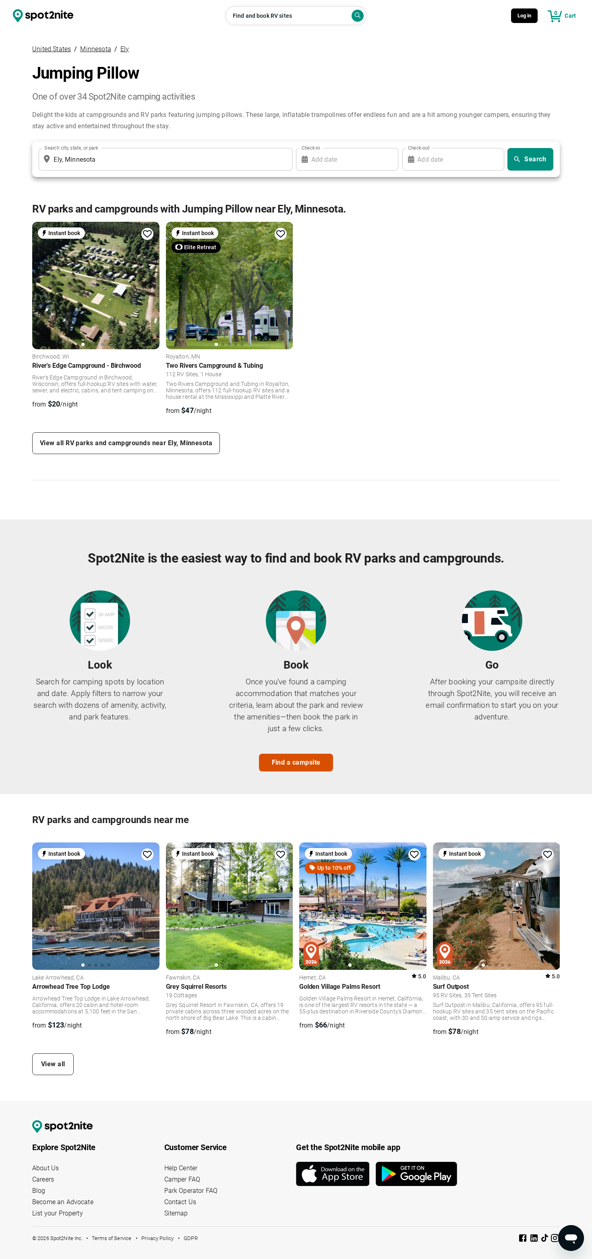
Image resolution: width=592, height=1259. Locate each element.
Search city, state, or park (71, 148)
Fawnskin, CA (183, 978)
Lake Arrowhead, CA (58, 978)
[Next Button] (150, 905)
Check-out (419, 148)
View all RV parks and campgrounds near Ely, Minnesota (126, 443)
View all (53, 1064)
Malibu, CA (446, 978)
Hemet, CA (312, 978)
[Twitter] (545, 1239)
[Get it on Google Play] (416, 1174)
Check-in (311, 148)
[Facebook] (523, 1239)
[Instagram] (555, 1239)
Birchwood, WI (50, 357)
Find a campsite (296, 762)
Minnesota (95, 49)
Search (535, 159)
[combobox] (164, 159)
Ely (124, 49)
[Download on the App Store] (336, 1174)
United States (51, 49)
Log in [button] (524, 16)
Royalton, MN (183, 357)
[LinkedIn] (534, 1239)
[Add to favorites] (147, 234)
